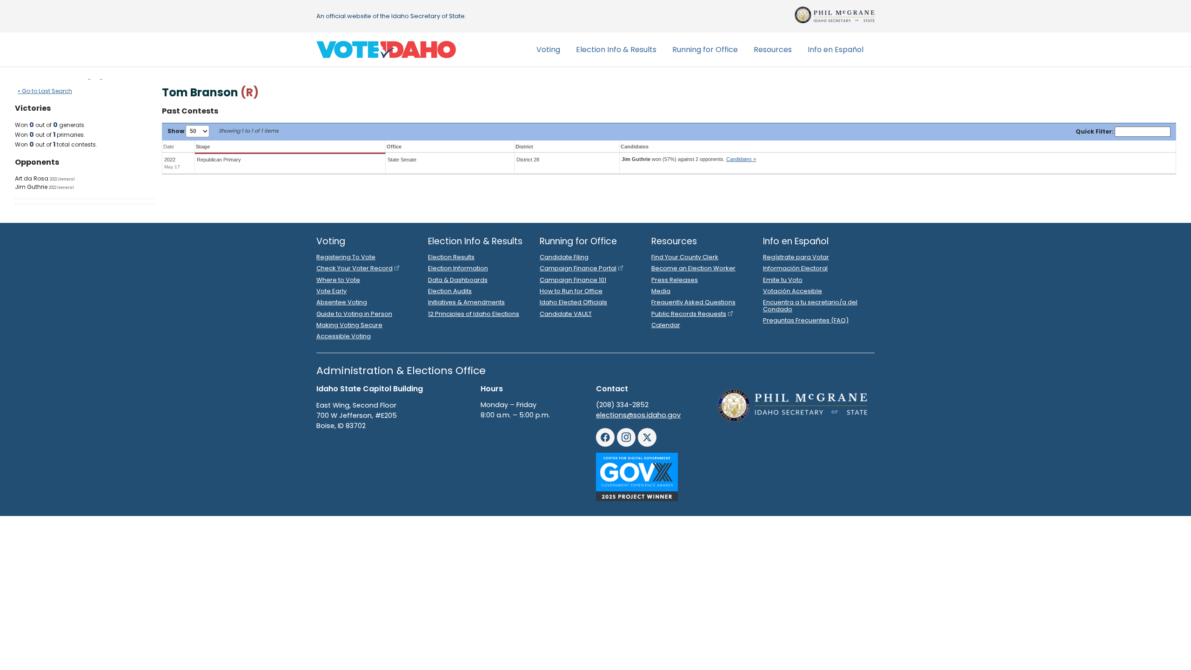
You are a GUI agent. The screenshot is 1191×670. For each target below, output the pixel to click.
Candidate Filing (564, 257)
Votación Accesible (792, 291)
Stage (203, 146)
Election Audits (450, 291)
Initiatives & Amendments (466, 302)
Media (660, 291)
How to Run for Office (571, 291)
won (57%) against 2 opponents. (689, 159)
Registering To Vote (345, 257)
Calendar (665, 325)
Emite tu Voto (783, 279)
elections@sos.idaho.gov (638, 415)
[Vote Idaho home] (386, 50)
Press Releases (674, 279)
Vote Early (331, 291)
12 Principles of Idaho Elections (473, 313)
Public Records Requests (688, 313)
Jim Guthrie (31, 187)
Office (394, 146)
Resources (773, 49)
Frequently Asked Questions (693, 302)
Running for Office (705, 49)
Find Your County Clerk (684, 257)
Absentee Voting (341, 302)
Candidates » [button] (741, 159)
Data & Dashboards (458, 279)
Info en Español (835, 49)
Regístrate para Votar (796, 257)
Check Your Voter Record (354, 268)
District (524, 146)
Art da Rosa (31, 178)
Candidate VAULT (566, 313)
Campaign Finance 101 (573, 279)
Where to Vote (338, 279)
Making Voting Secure (349, 325)
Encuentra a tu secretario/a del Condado (810, 305)
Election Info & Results (616, 49)
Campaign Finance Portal (578, 268)
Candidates (635, 146)
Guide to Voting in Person (354, 313)
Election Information (458, 268)
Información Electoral (795, 268)
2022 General (62, 179)
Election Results (451, 257)
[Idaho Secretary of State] (835, 15)
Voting (548, 49)
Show (176, 131)
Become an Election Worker (693, 268)
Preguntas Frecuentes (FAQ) (806, 320)
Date (168, 146)
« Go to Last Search (45, 91)
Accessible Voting (343, 336)
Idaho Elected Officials (573, 302)
